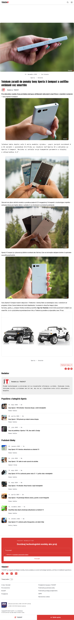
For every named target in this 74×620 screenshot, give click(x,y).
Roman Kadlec (12, 410)
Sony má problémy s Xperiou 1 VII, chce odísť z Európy (24, 430)
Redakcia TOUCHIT (13, 90)
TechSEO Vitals (20, 612)
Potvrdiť (37, 559)
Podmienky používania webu (46, 588)
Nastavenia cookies (44, 596)
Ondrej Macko (12, 525)
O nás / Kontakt (5, 585)
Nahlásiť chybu (65, 365)
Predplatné (4, 594)
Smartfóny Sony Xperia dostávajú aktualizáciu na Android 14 (26, 510)
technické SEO (6, 612)
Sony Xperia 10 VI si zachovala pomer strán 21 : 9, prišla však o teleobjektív (30, 473)
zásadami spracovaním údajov (20, 554)
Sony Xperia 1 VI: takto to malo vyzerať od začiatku (23, 461)
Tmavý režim (5, 579)
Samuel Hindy (12, 465)
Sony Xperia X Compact (10, 97)
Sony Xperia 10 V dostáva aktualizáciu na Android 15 (23, 449)
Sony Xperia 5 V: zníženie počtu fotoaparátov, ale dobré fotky (26, 522)
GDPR (40, 593)
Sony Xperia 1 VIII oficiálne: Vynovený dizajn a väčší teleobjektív (27, 408)
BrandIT (3, 590)
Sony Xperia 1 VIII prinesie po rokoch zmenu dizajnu (23, 419)
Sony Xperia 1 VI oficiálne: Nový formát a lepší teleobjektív (25, 486)
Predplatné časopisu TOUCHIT (47, 585)
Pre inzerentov (5, 588)
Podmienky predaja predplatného (47, 590)
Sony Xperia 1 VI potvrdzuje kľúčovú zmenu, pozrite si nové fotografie (28, 498)
